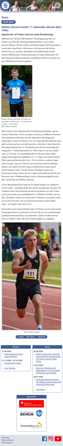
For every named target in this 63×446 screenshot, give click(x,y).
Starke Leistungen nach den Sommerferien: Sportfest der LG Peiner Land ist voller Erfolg (48, 358)
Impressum (7, 442)
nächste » (42, 337)
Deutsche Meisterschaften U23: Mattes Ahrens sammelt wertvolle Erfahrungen (48, 382)
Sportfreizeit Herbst (12, 363)
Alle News (30, 337)
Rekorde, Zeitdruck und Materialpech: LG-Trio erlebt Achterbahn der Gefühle (48, 370)
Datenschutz (8, 440)
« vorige (20, 337)
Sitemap (5, 437)
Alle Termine (10, 368)
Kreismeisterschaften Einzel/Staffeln (13, 355)
